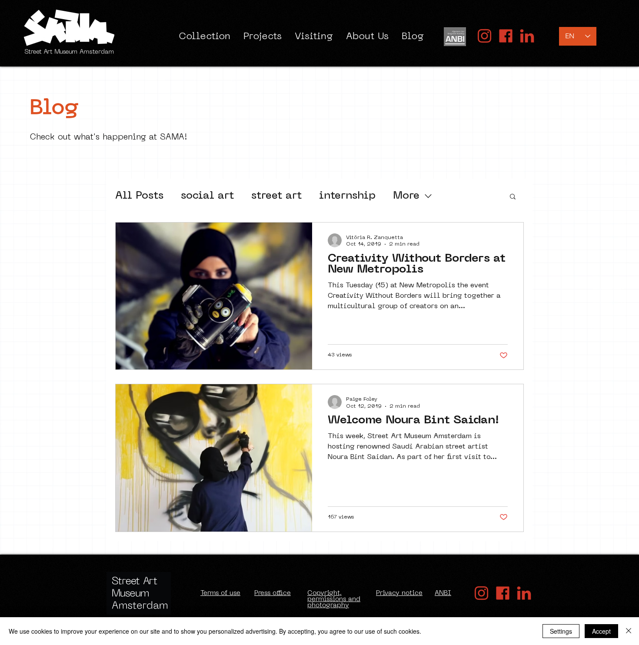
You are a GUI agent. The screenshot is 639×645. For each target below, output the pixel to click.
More (406, 196)
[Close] (628, 631)
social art (207, 196)
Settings (561, 631)
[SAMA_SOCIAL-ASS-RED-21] (505, 35)
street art (276, 196)
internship (347, 196)
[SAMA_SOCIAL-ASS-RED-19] (527, 35)
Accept (601, 631)
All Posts (139, 196)
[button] (513, 197)
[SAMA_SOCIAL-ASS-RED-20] (484, 35)
